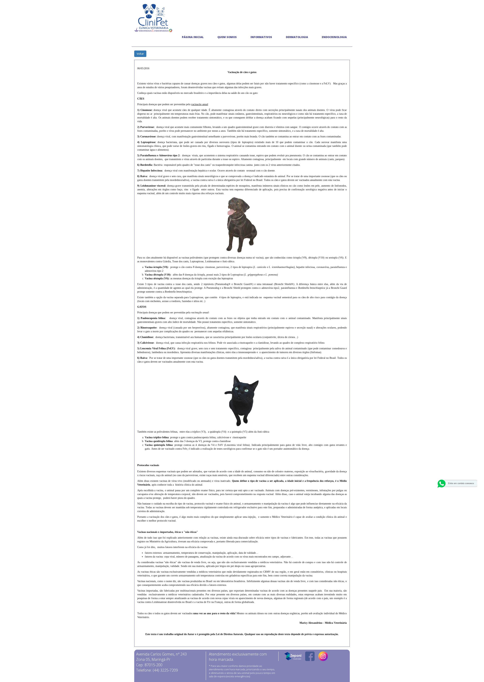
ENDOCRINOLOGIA (334, 37)
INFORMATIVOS (261, 37)
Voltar (140, 53)
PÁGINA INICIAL (193, 37)
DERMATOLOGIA (297, 37)
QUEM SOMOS (227, 37)
